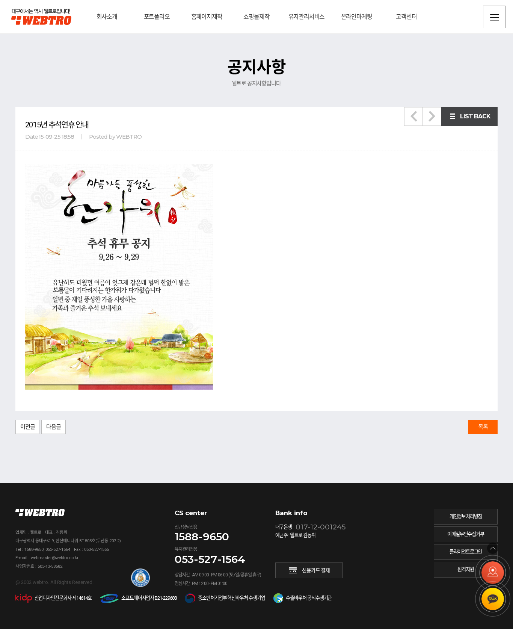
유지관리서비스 (306, 16)
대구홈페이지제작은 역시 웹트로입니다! (41, 17)
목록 (483, 426)
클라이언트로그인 (466, 552)
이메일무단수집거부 (465, 534)
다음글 (53, 426)
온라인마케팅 (356, 16)
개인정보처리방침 (466, 516)
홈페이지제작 (206, 16)
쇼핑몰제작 (256, 16)
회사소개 (107, 16)
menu (494, 17)
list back (475, 116)
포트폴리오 (157, 16)
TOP (492, 548)
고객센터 (406, 16)
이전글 (27, 426)
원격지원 (465, 569)
